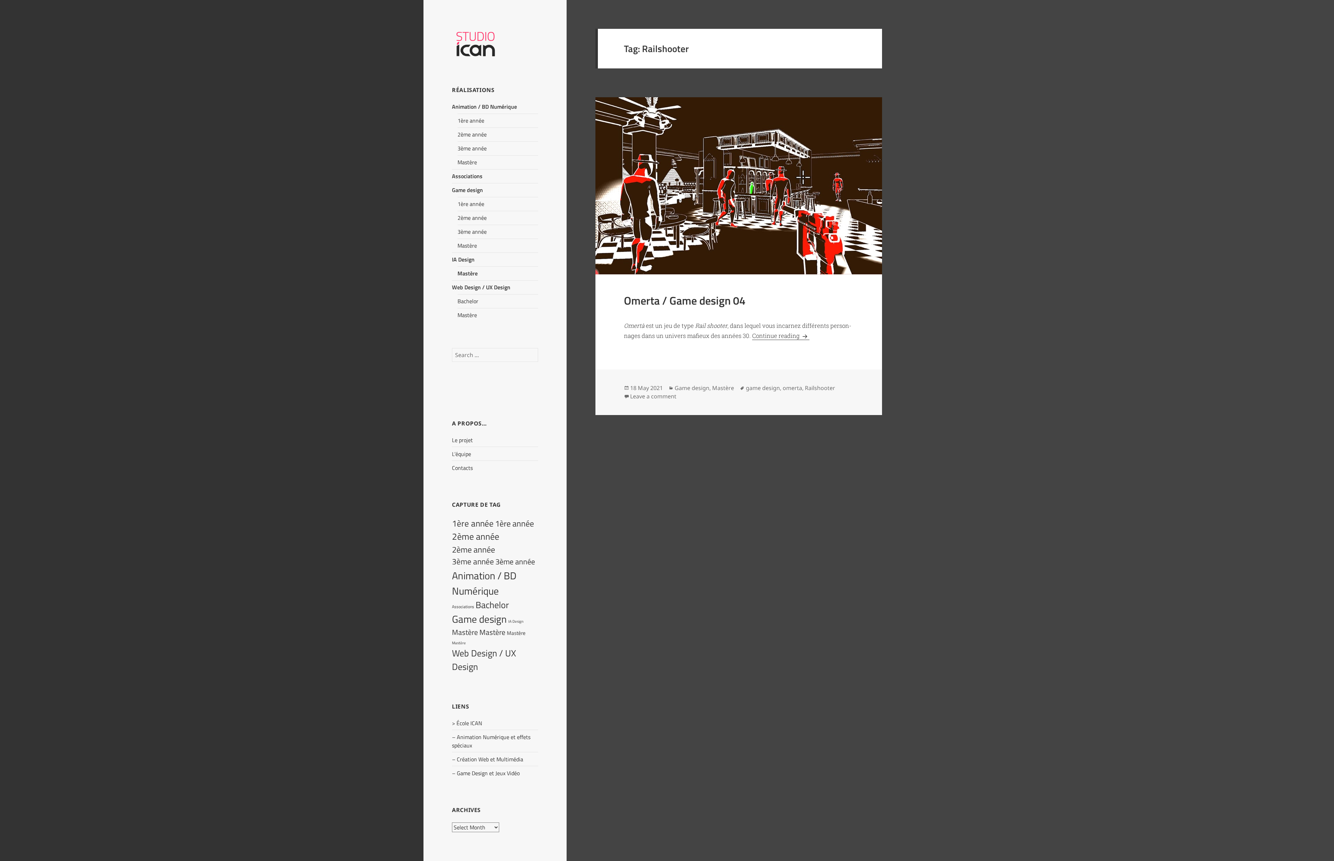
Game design (467, 190)
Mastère (467, 162)
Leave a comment (653, 396)
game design (763, 388)
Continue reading (780, 336)
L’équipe (461, 454)
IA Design (463, 259)
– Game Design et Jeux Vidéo (486, 773)
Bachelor (468, 301)
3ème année (472, 148)
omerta (792, 388)
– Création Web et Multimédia (487, 759)
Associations (467, 176)
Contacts (462, 468)
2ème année (472, 134)
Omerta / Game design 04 (685, 300)
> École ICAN (467, 723)
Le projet (462, 440)
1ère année (471, 120)
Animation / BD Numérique (484, 106)
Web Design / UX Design (481, 287)
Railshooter (820, 388)
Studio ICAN (495, 43)
